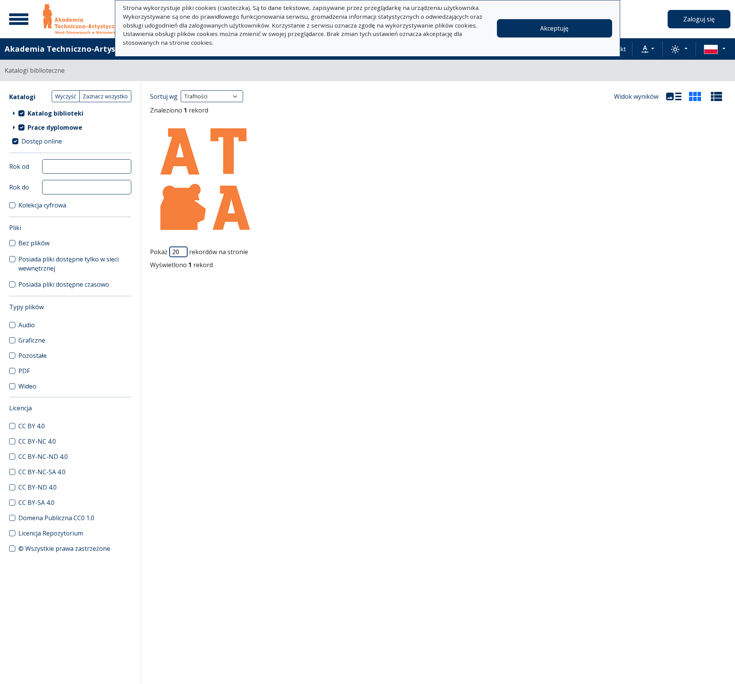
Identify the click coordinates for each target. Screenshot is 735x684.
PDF (24, 371)
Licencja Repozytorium (50, 533)
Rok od (19, 166)
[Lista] (674, 96)
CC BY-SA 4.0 (36, 502)
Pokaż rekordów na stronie (199, 252)
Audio (26, 325)
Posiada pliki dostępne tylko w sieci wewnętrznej (68, 264)
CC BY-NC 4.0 (37, 441)
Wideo (27, 386)
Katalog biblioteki (55, 113)
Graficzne (31, 340)
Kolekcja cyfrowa (42, 205)
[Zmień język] (714, 49)
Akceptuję (554, 28)
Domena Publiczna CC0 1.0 (56, 518)
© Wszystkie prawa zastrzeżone (64, 548)
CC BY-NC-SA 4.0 (41, 472)
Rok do (19, 187)
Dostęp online (41, 141)
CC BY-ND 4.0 (37, 487)
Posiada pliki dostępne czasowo (63, 284)
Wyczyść (65, 96)
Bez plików (33, 243)
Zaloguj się (699, 19)
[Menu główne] (19, 19)
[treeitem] (70, 113)
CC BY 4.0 (31, 426)
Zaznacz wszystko (105, 96)
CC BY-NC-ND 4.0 (43, 456)
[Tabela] (716, 96)
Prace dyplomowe (55, 127)
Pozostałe (32, 355)
